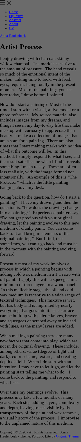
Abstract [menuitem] (15, 20)
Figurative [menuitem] (16, 16)
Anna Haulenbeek (13, 36)
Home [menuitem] (13, 12)
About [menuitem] (13, 24)
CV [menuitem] (11, 28)
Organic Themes (68, 436)
